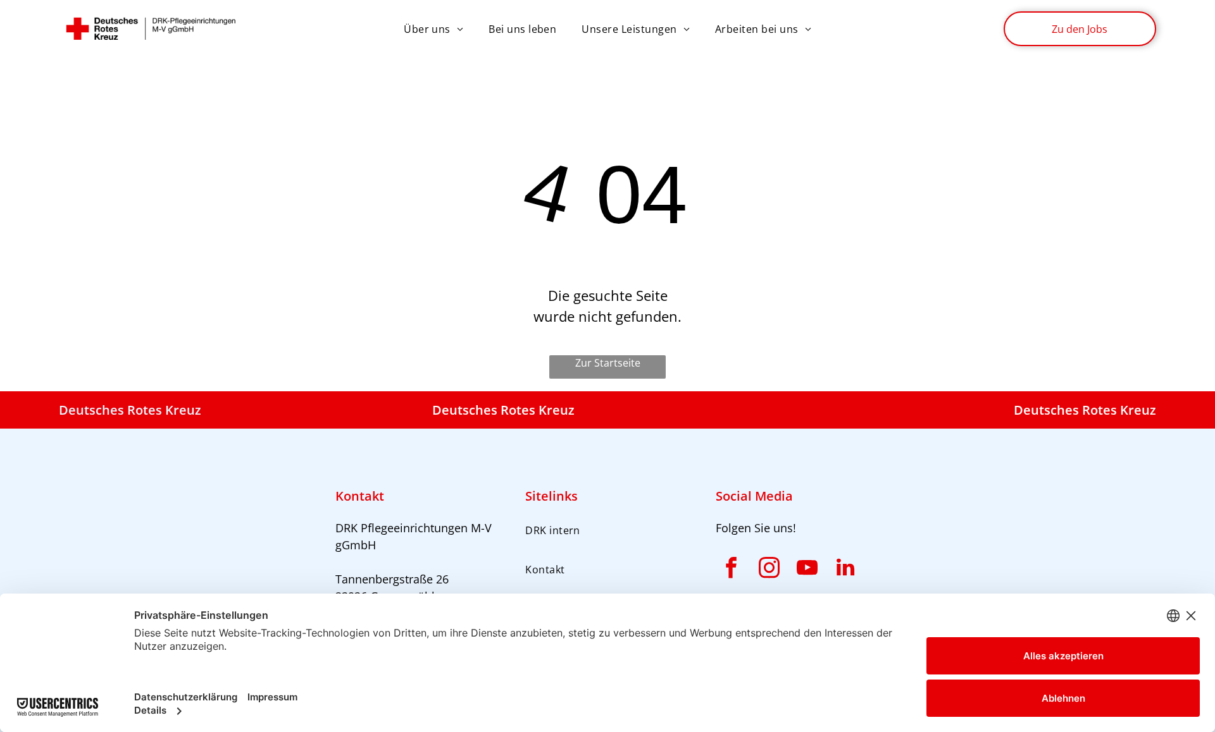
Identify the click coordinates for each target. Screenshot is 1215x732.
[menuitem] (433, 29)
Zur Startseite (607, 363)
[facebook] (731, 569)
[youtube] (807, 569)
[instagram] (769, 569)
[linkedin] (845, 569)
